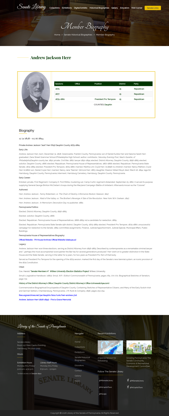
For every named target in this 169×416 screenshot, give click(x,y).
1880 (62, 99)
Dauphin (108, 104)
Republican (139, 89)
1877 (57, 94)
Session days (36, 373)
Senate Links (153, 8)
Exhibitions (67, 8)
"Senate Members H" (39, 271)
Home (57, 34)
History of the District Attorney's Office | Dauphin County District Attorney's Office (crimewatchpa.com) (64, 283)
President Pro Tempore (105, 99)
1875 (57, 89)
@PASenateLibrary (106, 380)
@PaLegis (102, 394)
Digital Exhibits (80, 8)
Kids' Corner (137, 8)
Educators (124, 8)
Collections (54, 8)
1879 (57, 99)
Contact (78, 370)
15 (120, 89)
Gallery (114, 8)
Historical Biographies (99, 8)
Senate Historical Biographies (78, 34)
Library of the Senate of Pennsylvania (41, 326)
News (77, 381)
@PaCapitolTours (105, 387)
